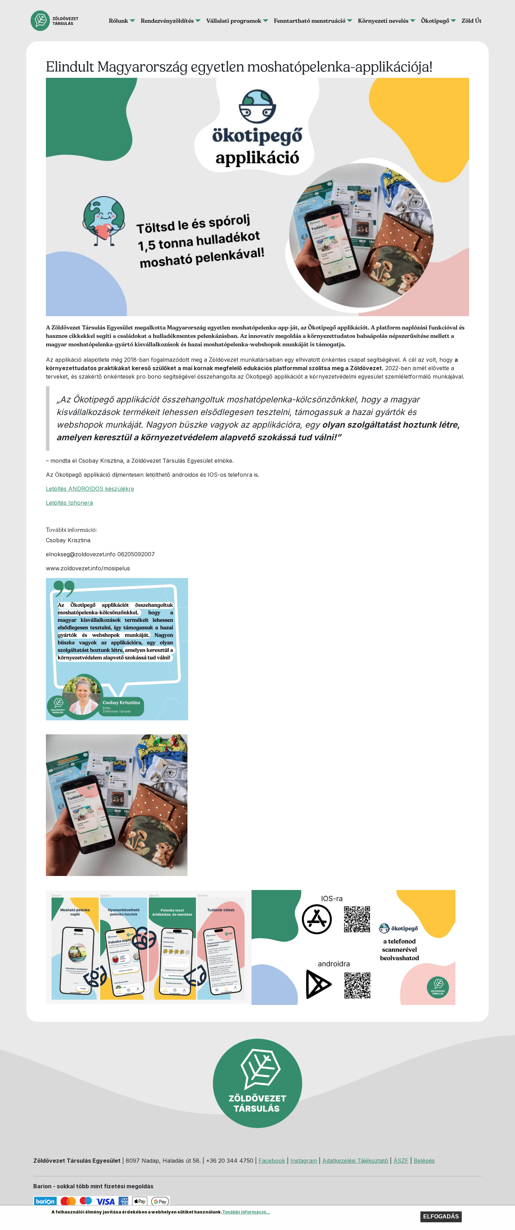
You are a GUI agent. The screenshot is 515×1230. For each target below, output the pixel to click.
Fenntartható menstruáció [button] (309, 20)
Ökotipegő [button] (435, 20)
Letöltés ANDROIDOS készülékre (90, 488)
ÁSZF (400, 1160)
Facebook (272, 1160)
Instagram (303, 1160)
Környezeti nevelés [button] (383, 20)
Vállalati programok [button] (233, 20)
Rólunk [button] (118, 20)
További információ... (246, 1212)
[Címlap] (57, 20)
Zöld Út (472, 20)
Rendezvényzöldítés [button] (167, 20)
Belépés (424, 1160)
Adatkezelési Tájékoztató (355, 1160)
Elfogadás (441, 1216)
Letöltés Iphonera (69, 502)
